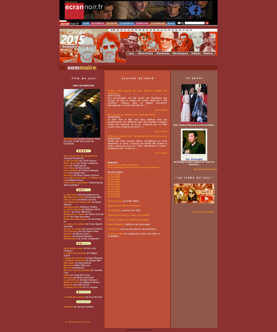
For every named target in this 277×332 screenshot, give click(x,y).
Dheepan (68, 139)
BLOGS (171, 23)
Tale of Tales (70, 199)
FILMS (86, 23)
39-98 (113, 30)
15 (176, 30)
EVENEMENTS (127, 23)
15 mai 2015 (114, 191)
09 (154, 30)
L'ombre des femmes (75, 253)
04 (136, 30)
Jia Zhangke (114, 210)
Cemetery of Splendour (76, 182)
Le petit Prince (71, 280)
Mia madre (69, 263)
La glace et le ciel (73, 287)
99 (118, 30)
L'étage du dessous (74, 258)
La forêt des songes (74, 297)
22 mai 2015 (114, 174)
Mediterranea (70, 238)
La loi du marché (73, 209)
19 (191, 30)
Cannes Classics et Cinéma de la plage (128, 219)
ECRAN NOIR (134, 330)
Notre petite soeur (73, 248)
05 (140, 30)
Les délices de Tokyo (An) (77, 202)
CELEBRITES (97, 23)
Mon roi (68, 267)
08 (151, 30)
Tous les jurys (115, 201)
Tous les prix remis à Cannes (123, 165)
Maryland (68, 265)
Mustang (68, 175)
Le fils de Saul (71, 160)
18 (187, 30)
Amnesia (68, 277)
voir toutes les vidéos (202, 212)
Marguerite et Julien (74, 214)
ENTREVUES (142, 23)
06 (143, 30)
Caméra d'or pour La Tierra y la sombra (128, 215)
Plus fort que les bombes (77, 270)
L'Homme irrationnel (75, 260)
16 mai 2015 (114, 189)
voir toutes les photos (205, 169)
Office (67, 275)
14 (173, 30)
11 (162, 30)
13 (169, 30)
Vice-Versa (69, 168)
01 (125, 30)
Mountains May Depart (76, 219)
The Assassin (71, 231)
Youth (67, 216)
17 (184, 30)
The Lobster (70, 163)
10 (158, 30)
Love (66, 173)
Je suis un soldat (73, 229)
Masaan (68, 236)
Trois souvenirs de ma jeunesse (80, 156)
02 (129, 30)
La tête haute (71, 194)
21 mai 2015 (114, 177)
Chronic (68, 233)
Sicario (67, 212)
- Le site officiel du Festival (77, 322)
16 (180, 30)
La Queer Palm (115, 233)
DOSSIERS (112, 23)
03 (132, 30)
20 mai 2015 (114, 179)
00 (121, 30)
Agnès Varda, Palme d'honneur (124, 205)
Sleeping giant (71, 207)
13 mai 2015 (114, 196)
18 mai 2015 (114, 184)
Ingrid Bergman (116, 224)
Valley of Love (71, 282)
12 (165, 30)
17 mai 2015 (114, 186)
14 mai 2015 (114, 194)
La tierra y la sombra (74, 224)
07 (147, 30)
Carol (66, 165)
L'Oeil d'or (113, 229)
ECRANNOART (158, 23)
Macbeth (68, 285)
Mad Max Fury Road (74, 197)
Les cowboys (71, 170)
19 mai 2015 (114, 182)
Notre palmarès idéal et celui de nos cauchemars (133, 167)
